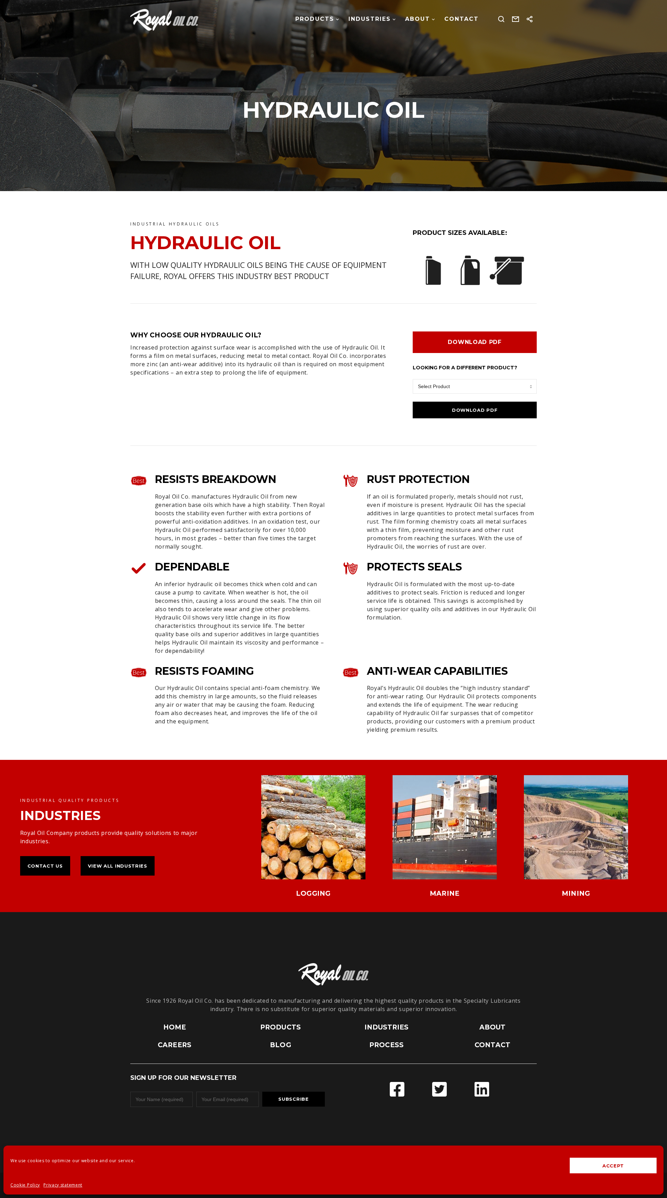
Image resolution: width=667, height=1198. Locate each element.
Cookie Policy (25, 1185)
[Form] (516, 19)
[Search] (501, 19)
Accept (613, 1165)
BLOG (280, 1045)
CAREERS (174, 1045)
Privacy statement (62, 1185)
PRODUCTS (280, 1027)
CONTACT (492, 1045)
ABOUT (492, 1027)
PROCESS (386, 1045)
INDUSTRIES (386, 1027)
